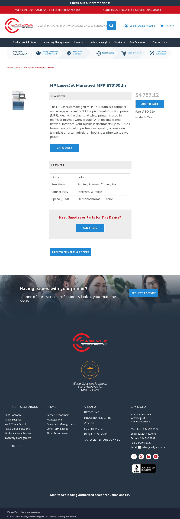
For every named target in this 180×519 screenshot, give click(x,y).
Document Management (61, 424)
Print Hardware (13, 415)
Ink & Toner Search (16, 424)
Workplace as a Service (18, 433)
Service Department (58, 415)
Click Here (90, 227)
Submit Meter (94, 428)
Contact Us (139, 407)
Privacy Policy (13, 512)
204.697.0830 (143, 442)
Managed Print (55, 419)
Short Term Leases (58, 433)
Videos (89, 423)
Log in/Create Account (142, 25)
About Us (90, 407)
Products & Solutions (21, 407)
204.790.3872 (37, 10)
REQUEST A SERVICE (144, 293)
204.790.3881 (154, 10)
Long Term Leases (57, 428)
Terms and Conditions (30, 512)
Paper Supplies (13, 419)
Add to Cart (149, 104)
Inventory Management (18, 438)
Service (52, 407)
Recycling (91, 412)
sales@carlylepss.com (153, 447)
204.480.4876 (123, 10)
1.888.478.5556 (70, 10)
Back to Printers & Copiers (70, 252)
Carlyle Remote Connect (103, 439)
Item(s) (170, 25)
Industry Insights (97, 417)
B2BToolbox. (71, 516)
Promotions (14, 446)
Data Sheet (64, 147)
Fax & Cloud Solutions (17, 428)
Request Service (96, 434)
